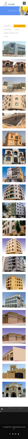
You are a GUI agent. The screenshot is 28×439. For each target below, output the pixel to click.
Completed (7, 29)
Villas (6, 36)
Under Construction (11, 33)
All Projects (19, 25)
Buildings (7, 25)
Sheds (17, 29)
